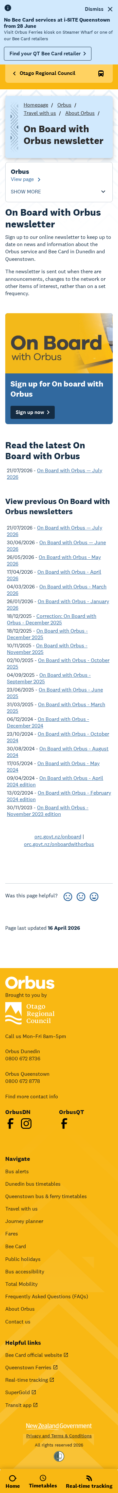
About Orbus (80, 113)
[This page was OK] (81, 896)
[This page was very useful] (94, 896)
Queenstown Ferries (28, 1367)
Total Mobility (21, 1284)
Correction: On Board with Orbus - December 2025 (51, 619)
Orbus (64, 104)
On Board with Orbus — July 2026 (54, 473)
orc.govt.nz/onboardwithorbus (59, 844)
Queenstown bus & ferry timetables (46, 1196)
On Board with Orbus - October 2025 (58, 663)
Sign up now (30, 412)
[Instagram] (26, 1123)
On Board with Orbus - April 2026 (54, 575)
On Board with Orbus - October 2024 (58, 737)
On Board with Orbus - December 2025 (47, 634)
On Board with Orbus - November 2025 (47, 649)
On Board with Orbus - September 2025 (49, 678)
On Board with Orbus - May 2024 (53, 766)
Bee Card (15, 1246)
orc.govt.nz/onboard (57, 836)
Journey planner (24, 1221)
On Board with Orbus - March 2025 (56, 707)
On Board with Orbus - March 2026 (57, 590)
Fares (11, 1233)
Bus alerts (17, 1171)
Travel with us (40, 113)
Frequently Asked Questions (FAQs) (46, 1296)
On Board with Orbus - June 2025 (55, 693)
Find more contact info (31, 1096)
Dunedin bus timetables (33, 1183)
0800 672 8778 (22, 1081)
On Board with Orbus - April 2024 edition (55, 781)
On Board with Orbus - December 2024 (48, 722)
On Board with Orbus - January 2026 (58, 604)
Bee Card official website (33, 1355)
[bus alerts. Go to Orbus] (101, 73)
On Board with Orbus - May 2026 (54, 560)
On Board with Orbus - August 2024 (57, 752)
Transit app (18, 1405)
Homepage (36, 104)
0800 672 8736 (22, 1058)
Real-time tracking (26, 1379)
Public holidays (23, 1259)
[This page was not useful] (68, 896)
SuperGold (17, 1392)
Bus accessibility (24, 1271)
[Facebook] (10, 1123)
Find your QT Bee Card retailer (45, 53)
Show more (26, 191)
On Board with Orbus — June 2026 (56, 545)
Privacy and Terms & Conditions (59, 1436)
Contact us (17, 1321)
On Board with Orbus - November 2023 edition (47, 811)
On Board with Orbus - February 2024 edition (59, 796)
